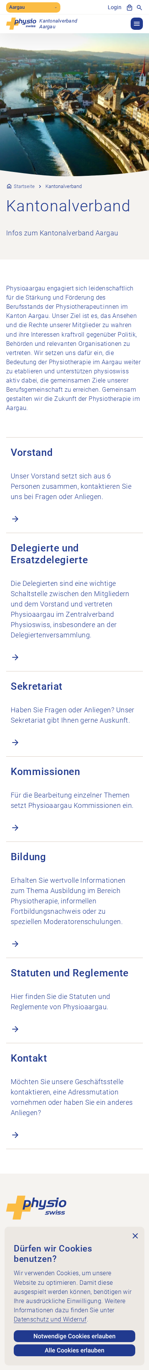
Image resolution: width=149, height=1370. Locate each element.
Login (114, 7)
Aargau (17, 7)
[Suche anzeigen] (139, 7)
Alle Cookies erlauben (74, 1350)
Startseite (24, 186)
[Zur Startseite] (36, 1207)
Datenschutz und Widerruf (50, 1319)
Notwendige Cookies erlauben (75, 1336)
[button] (137, 24)
